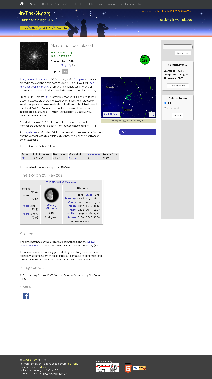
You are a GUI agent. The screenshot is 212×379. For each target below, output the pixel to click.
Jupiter (71, 213)
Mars (73, 209)
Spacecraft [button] (61, 4)
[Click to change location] (46, 96)
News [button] (33, 4)
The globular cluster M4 (34, 79)
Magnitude (94, 154)
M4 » (124, 132)
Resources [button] (113, 4)
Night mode (173, 108)
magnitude (29, 132)
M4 (65, 71)
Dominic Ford (30, 360)
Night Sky (47, 28)
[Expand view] (152, 114)
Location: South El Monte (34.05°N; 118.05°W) (166, 11)
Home (24, 28)
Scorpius (79, 79)
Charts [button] (46, 4)
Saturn (71, 217)
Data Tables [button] (95, 4)
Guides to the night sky (36, 20)
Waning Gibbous (51, 207)
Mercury (70, 198)
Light (169, 103)
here (43, 367)
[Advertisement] (177, 169)
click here (72, 364)
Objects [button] (78, 4)
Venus (72, 202)
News (35, 28)
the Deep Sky (64, 65)
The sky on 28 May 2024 (61, 182)
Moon (72, 205)
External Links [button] (133, 4)
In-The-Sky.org (35, 13)
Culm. (88, 194)
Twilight (26, 205)
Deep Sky (62, 28)
